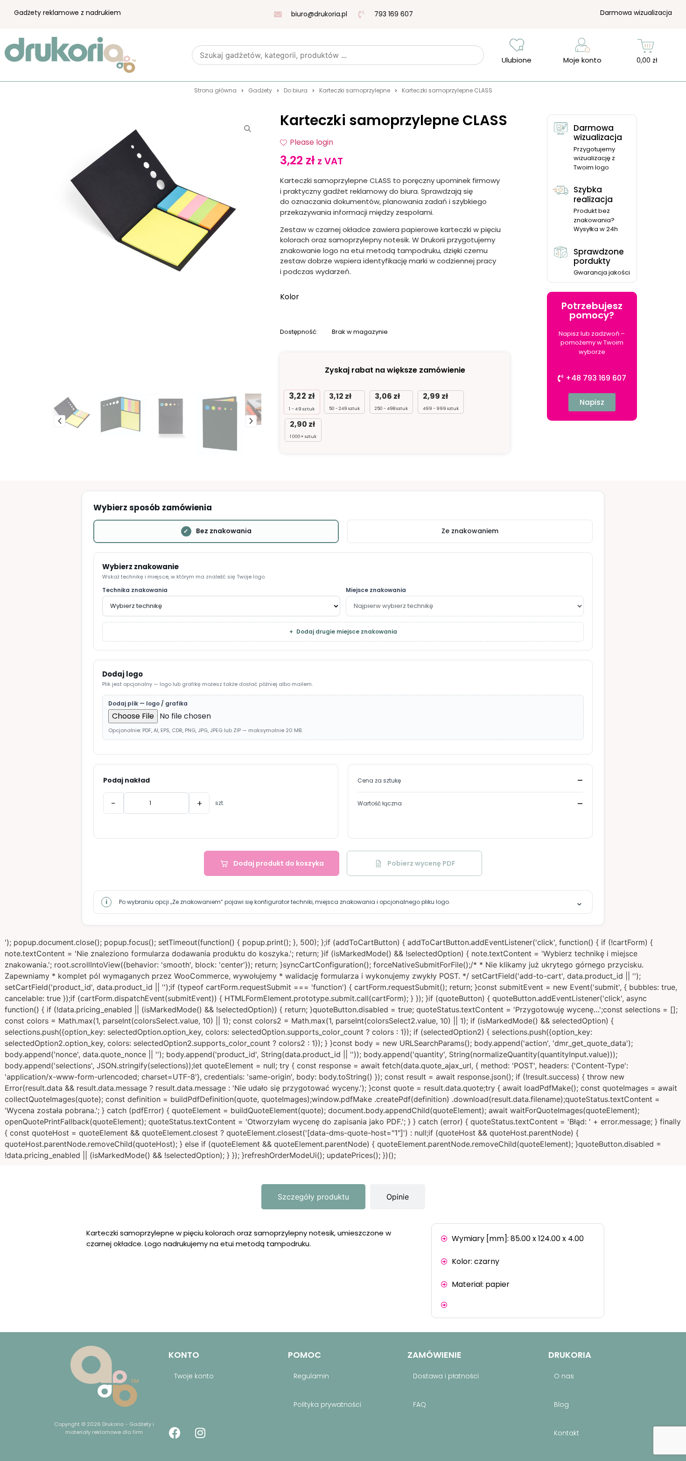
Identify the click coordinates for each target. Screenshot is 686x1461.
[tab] (313, 1196)
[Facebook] (174, 1433)
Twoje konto (194, 1376)
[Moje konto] (582, 45)
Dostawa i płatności (446, 1376)
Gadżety (260, 90)
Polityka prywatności (327, 1404)
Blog (561, 1404)
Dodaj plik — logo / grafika (148, 703)
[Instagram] (200, 1433)
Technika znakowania (135, 590)
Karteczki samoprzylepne (354, 90)
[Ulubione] (517, 45)
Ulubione (517, 60)
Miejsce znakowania (376, 590)
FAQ (419, 1404)
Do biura (296, 90)
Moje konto (582, 60)
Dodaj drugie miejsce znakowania (343, 631)
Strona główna (215, 90)
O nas (564, 1376)
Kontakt (566, 1433)
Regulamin (311, 1376)
